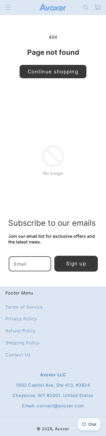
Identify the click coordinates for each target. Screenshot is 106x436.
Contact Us (17, 354)
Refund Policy (20, 330)
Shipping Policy (22, 342)
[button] (8, 7)
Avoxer (62, 428)
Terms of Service (24, 306)
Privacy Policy (21, 318)
